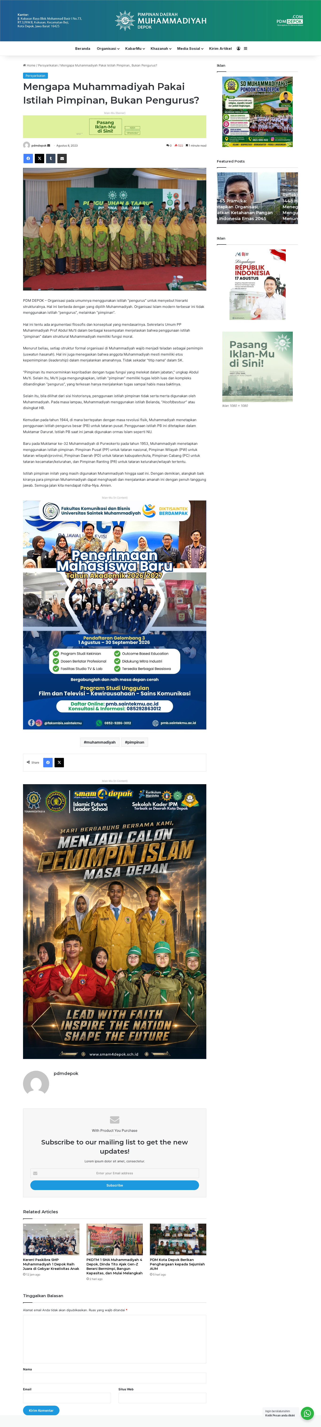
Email (27, 1389)
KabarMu (133, 48)
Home (30, 65)
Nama (27, 1369)
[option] (257, 198)
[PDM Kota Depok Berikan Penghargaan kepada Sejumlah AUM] (178, 1239)
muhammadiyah (101, 742)
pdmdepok (39, 145)
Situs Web (125, 1389)
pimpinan (135, 742)
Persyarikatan (48, 65)
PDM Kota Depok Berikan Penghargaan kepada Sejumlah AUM (177, 1264)
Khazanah (159, 48)
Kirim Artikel (220, 48)
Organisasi (106, 48)
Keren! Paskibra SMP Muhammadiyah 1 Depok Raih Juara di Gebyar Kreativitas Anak (51, 1264)
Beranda (82, 48)
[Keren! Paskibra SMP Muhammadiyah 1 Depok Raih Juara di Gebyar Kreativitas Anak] (51, 1239)
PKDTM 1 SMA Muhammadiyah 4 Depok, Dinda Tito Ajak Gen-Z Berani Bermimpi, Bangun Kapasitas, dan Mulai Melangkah (114, 1266)
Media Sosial (188, 48)
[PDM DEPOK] (160, 20)
